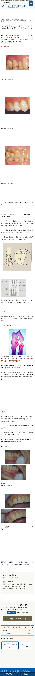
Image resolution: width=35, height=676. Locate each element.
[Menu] (31, 3)
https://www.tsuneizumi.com (11, 577)
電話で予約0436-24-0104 (9, 674)
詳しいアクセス (26, 645)
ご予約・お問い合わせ (17, 619)
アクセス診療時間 (26, 674)
